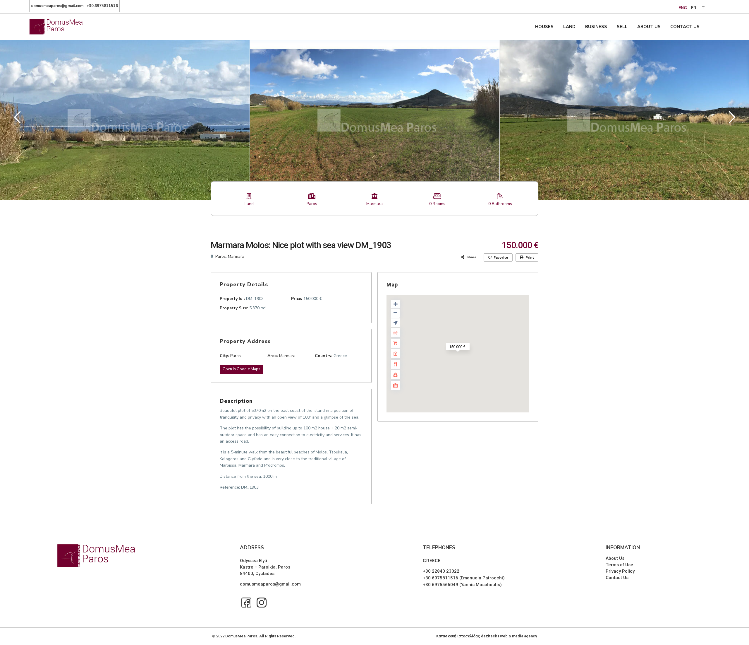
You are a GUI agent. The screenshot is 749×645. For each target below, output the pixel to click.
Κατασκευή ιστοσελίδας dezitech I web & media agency (486, 636)
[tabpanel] (125, 119)
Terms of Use (619, 564)
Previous (16, 119)
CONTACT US (685, 27)
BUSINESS (596, 27)
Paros (312, 204)
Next (731, 119)
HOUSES (544, 27)
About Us (615, 558)
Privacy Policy (620, 571)
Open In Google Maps (241, 369)
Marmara (374, 204)
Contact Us (617, 577)
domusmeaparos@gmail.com (270, 584)
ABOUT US (649, 27)
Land (249, 204)
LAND (569, 27)
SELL (622, 27)
